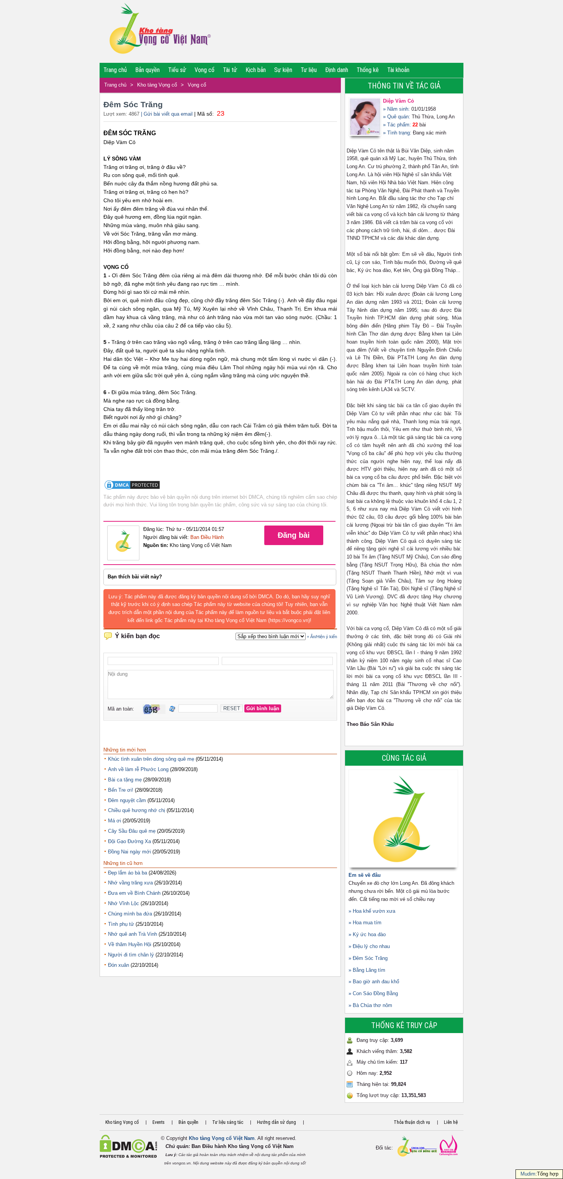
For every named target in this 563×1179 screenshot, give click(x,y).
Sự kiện (283, 70)
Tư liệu (309, 70)
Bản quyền (147, 70)
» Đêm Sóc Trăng (368, 958)
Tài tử (230, 70)
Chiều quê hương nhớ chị (136, 810)
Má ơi (114, 821)
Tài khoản (398, 70)
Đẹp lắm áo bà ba (127, 873)
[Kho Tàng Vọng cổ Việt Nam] (159, 31)
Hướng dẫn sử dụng (276, 1122)
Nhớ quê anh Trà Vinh (132, 934)
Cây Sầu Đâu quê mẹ (131, 831)
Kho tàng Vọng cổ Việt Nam (222, 1138)
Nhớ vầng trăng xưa (130, 883)
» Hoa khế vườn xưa (372, 911)
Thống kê (368, 70)
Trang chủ (115, 70)
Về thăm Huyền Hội (129, 944)
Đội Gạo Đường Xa (129, 841)
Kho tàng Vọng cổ (157, 85)
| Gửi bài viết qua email (167, 114)
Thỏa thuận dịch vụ (412, 1122)
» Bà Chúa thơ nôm (370, 1005)
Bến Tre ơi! (120, 790)
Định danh (336, 70)
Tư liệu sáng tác (227, 1122)
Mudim (527, 1174)
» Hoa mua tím (365, 922)
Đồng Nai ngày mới (129, 852)
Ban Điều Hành (207, 537)
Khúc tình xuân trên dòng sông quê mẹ (151, 759)
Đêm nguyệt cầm (127, 800)
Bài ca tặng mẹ (125, 780)
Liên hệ (451, 1122)
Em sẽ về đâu (365, 875)
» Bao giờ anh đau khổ (374, 981)
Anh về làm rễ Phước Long (138, 769)
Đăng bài (294, 535)
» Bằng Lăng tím (367, 970)
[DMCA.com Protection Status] (132, 489)
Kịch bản (255, 70)
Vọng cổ (204, 70)
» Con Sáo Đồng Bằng (373, 993)
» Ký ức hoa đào (367, 934)
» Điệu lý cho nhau (369, 946)
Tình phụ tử (121, 924)
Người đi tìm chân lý (131, 955)
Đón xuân (118, 965)
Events (158, 1122)
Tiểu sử (177, 70)
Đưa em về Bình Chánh (134, 893)
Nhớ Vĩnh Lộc (123, 903)
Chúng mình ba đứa (130, 914)
